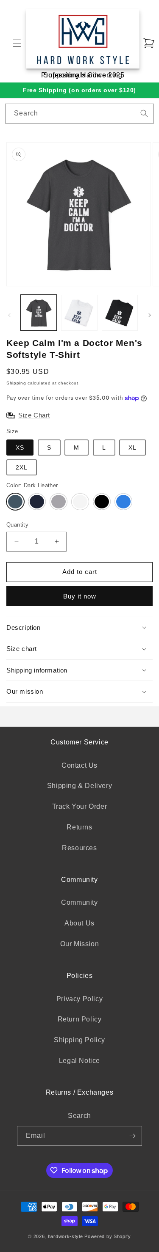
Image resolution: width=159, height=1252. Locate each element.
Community (79, 902)
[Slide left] (9, 315)
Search (79, 1115)
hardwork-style (65, 1236)
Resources (79, 847)
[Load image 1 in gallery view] (39, 313)
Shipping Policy (79, 1039)
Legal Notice (79, 1060)
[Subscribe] (132, 1136)
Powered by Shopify (107, 1236)
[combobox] (79, 113)
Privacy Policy (79, 998)
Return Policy (80, 1019)
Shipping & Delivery (79, 785)
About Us (79, 923)
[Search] (144, 113)
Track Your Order (79, 806)
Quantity (17, 525)
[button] (17, 43)
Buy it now (79, 596)
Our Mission (79, 943)
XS (20, 447)
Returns (79, 827)
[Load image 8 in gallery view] (120, 313)
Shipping (16, 383)
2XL (22, 467)
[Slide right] (149, 315)
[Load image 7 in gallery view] (79, 313)
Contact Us (79, 765)
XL (132, 447)
